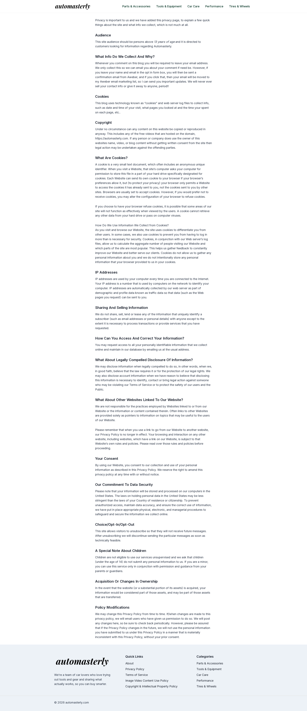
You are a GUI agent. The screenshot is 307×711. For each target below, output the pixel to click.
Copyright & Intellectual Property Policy (151, 686)
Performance (214, 6)
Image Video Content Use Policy (146, 680)
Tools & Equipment (169, 6)
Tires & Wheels (239, 6)
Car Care (193, 6)
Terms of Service (136, 675)
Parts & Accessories (136, 6)
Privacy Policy (134, 669)
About (129, 663)
